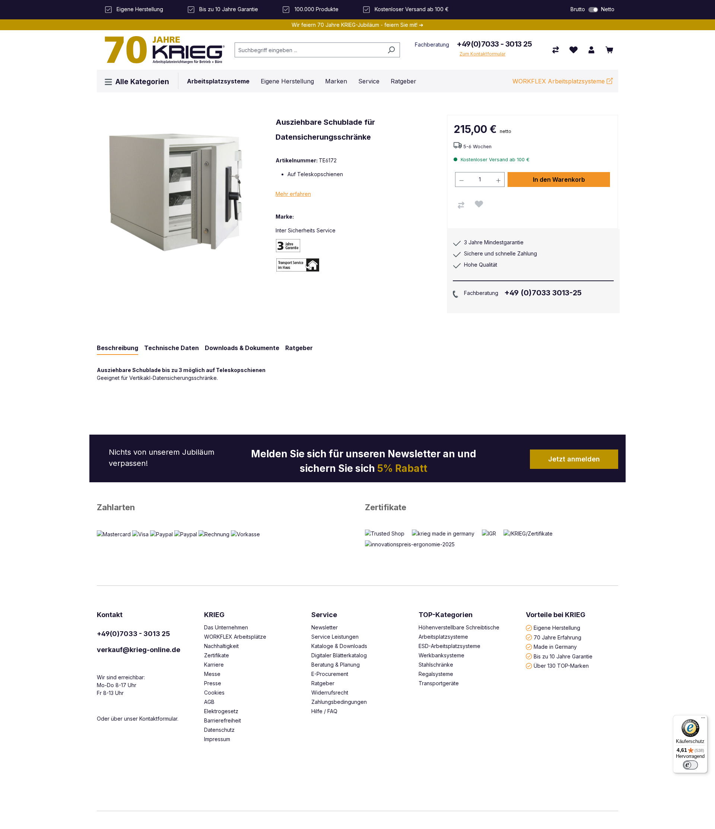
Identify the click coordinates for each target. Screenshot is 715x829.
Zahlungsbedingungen (339, 702)
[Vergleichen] (461, 205)
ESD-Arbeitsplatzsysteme (449, 646)
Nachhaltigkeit (221, 646)
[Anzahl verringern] (461, 179)
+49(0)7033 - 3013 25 (494, 43)
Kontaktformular (158, 718)
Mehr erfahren (293, 194)
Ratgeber (322, 683)
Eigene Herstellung (557, 628)
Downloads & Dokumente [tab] (242, 348)
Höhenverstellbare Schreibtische (459, 627)
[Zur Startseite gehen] (162, 50)
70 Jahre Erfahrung (557, 637)
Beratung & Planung (335, 664)
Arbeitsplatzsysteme (443, 636)
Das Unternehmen (226, 627)
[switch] (593, 10)
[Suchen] (391, 49)
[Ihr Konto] (591, 49)
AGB (209, 702)
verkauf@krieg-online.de (138, 650)
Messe (212, 674)
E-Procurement (329, 674)
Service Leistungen (335, 636)
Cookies (214, 692)
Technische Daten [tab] (171, 348)
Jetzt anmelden (574, 459)
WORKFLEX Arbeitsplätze (235, 636)
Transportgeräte (439, 683)
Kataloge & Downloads (339, 646)
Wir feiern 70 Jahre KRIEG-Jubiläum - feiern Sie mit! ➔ (357, 25)
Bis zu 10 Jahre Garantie (563, 656)
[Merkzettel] (573, 49)
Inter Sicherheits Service (306, 230)
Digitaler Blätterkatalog (339, 655)
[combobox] (309, 49)
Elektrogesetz (221, 711)
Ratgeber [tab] (299, 348)
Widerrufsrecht (329, 692)
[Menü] (703, 719)
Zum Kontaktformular (482, 54)
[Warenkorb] (609, 49)
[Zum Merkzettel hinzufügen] (479, 204)
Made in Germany (555, 647)
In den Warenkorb (559, 179)
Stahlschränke (436, 664)
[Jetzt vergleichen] (556, 49)
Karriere (214, 664)
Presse (212, 683)
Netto (607, 9)
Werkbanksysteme (441, 655)
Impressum (217, 739)
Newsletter (324, 627)
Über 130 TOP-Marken (561, 666)
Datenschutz (219, 730)
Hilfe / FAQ (324, 711)
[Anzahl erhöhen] (498, 179)
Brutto (578, 9)
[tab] (117, 348)
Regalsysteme (436, 674)
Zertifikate (385, 507)
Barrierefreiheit (222, 720)
